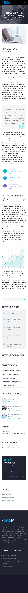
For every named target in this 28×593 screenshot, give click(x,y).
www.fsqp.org (14, 447)
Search (24, 299)
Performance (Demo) (12, 382)
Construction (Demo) (12, 371)
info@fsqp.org (12, 445)
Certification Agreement (10, 558)
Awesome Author (11, 476)
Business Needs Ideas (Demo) (13, 328)
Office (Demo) (9, 378)
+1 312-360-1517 (14, 442)
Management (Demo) (8, 500)
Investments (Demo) (8, 497)
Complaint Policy (7, 566)
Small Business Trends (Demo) (13, 320)
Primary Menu (25, 2)
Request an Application (9, 555)
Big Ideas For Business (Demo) (13, 345)
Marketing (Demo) (10, 374)
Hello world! (10, 313)
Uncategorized (9, 385)
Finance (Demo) (6, 494)
